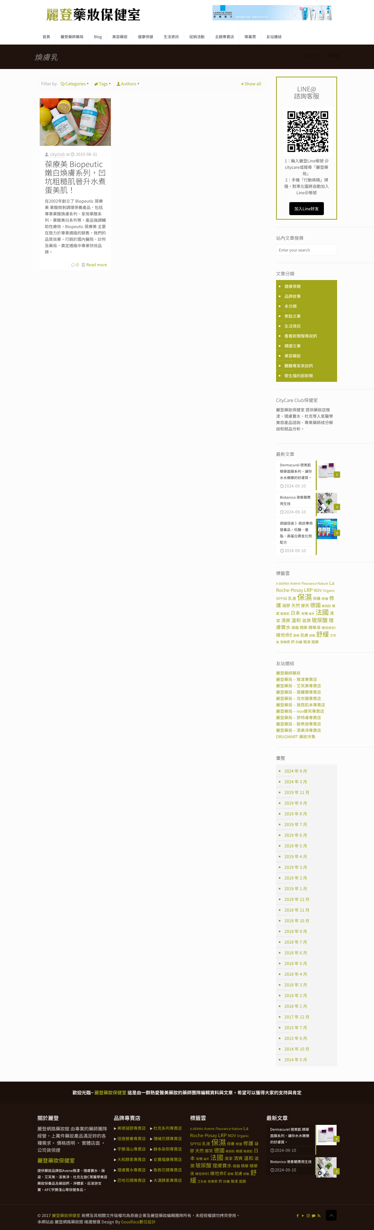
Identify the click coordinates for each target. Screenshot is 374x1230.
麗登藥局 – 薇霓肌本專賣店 (300, 705)
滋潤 (306, 620)
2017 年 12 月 (296, 1017)
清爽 (285, 620)
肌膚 (304, 635)
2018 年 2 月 (295, 995)
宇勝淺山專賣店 (131, 1149)
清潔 (228, 1158)
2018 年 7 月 (295, 942)
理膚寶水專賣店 (131, 1170)
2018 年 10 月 (296, 920)
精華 (303, 627)
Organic (329, 590)
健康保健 (292, 286)
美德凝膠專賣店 (131, 1128)
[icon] (313, 1215)
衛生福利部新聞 (298, 375)
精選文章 (292, 346)
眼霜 (295, 627)
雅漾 (306, 641)
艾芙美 (202, 1181)
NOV (318, 590)
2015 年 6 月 (295, 1038)
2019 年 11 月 (296, 792)
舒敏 (312, 635)
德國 (315, 605)
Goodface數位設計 (138, 1222)
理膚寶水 (222, 1165)
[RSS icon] (319, 1215)
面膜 (315, 641)
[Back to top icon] (331, 1215)
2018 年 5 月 (295, 963)
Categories (75, 83)
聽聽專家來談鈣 (298, 365)
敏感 (239, 1151)
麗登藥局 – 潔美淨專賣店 (298, 730)
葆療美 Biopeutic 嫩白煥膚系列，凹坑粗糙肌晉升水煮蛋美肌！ (75, 176)
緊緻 (296, 635)
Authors (128, 83)
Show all (252, 83)
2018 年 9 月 (295, 931)
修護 (248, 1143)
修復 (325, 598)
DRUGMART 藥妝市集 (295, 736)
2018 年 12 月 (296, 899)
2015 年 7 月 (295, 1027)
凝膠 (286, 605)
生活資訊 (292, 326)
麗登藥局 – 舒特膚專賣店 (298, 717)
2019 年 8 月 (295, 813)
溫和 (296, 620)
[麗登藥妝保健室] (93, 14)
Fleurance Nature (314, 583)
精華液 (314, 627)
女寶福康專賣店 (167, 1159)
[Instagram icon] (308, 1215)
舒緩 (322, 633)
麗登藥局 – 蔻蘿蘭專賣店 (298, 692)
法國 (322, 612)
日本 (295, 612)
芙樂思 (285, 641)
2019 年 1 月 (295, 888)
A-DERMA (282, 583)
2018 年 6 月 (295, 952)
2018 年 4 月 (295, 974)
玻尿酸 (320, 620)
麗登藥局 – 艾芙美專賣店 (298, 685)
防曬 (299, 641)
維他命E (284, 635)
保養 (317, 598)
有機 (304, 613)
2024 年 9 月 (295, 771)
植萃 (311, 614)
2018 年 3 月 (295, 985)
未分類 (290, 306)
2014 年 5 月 (295, 1059)
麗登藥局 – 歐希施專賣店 (298, 724)
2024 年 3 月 (295, 781)
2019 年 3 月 (295, 867)
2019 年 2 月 (295, 878)
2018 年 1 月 (295, 1006)
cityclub (57, 154)
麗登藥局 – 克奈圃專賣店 (298, 698)
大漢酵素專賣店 (167, 1180)
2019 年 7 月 (295, 824)
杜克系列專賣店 (167, 1128)
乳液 (292, 598)
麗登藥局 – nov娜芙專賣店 (300, 711)
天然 (295, 605)
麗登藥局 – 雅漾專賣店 (296, 679)
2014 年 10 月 (296, 1049)
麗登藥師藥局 (288, 673)
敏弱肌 (326, 606)
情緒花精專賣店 (167, 1138)
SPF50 (281, 598)
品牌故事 (292, 296)
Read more (96, 264)
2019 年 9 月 (295, 803)
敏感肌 (285, 613)
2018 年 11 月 (296, 910)
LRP (308, 589)
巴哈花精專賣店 (131, 1180)
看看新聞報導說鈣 (300, 336)
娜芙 (305, 605)
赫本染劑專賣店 (167, 1149)
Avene (295, 583)
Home (311, 55)
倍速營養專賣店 (131, 1138)
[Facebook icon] (297, 1215)
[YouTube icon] (303, 1215)
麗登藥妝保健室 (66, 1215)
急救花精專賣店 (167, 1170)
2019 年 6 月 (295, 835)
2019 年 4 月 (295, 856)
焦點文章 (292, 316)
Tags (103, 83)
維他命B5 (329, 627)
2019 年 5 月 (295, 846)
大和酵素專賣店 (131, 1159)
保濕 (304, 596)
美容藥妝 (292, 356)
